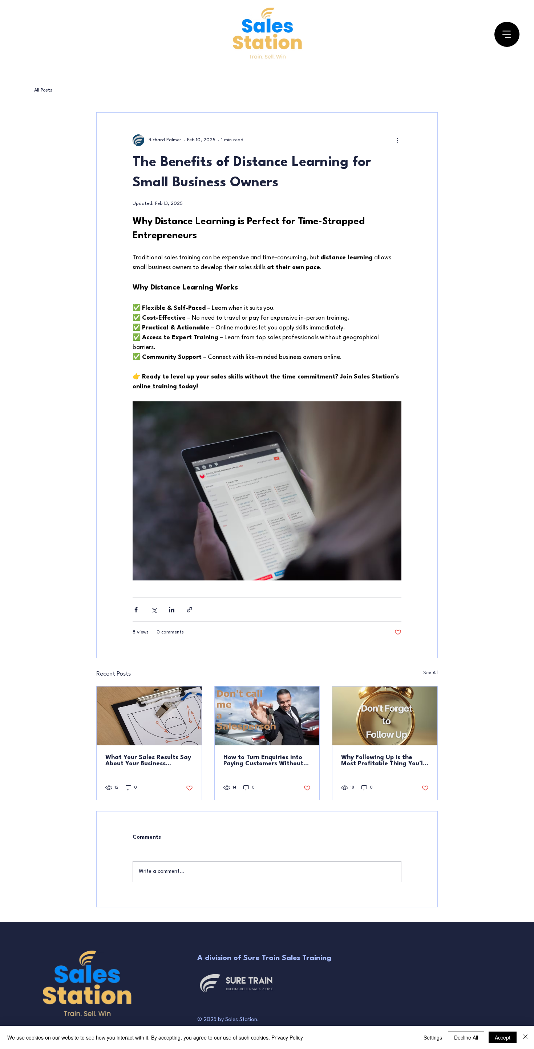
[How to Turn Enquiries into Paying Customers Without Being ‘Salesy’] (267, 715)
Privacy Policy (287, 1037)
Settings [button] (433, 1037)
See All (430, 673)
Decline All (466, 1037)
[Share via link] (189, 609)
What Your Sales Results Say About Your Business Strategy (148, 760)
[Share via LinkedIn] (171, 609)
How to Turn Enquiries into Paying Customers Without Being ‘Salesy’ (263, 760)
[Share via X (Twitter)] (153, 609)
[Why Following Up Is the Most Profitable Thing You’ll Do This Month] (384, 715)
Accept (502, 1037)
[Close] (525, 1037)
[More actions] (397, 140)
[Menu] (507, 34)
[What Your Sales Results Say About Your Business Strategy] (149, 715)
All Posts (43, 90)
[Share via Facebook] (136, 609)
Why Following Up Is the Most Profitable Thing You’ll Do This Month (383, 760)
